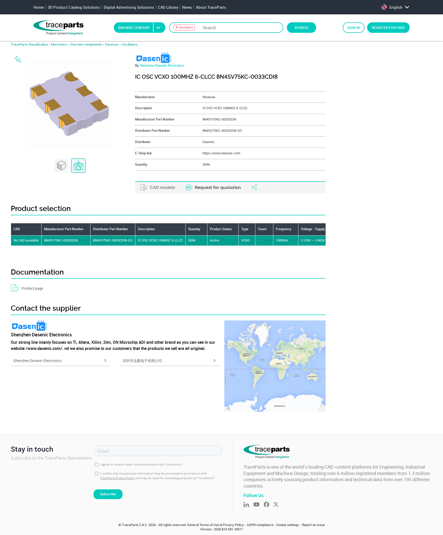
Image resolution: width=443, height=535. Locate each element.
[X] (278, 505)
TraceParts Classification (29, 44)
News (187, 7)
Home (38, 7)
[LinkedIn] (248, 505)
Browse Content (134, 27)
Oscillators (130, 44)
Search (301, 27)
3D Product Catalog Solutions (74, 7)
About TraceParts (211, 7)
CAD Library (168, 7)
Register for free (388, 27)
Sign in (353, 27)
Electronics (59, 44)
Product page (32, 288)
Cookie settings (287, 525)
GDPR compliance (260, 525)
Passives (112, 44)
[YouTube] (258, 505)
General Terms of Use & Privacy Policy (215, 525)
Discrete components (86, 44)
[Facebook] (269, 505)
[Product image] (78, 165)
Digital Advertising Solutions (129, 7)
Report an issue (313, 525)
